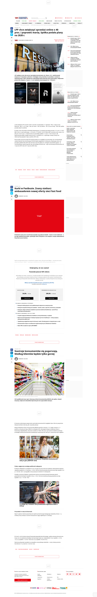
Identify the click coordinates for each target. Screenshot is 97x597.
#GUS (16, 549)
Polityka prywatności (49, 579)
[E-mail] (11, 41)
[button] (62, 94)
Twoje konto (39, 577)
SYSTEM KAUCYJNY (67, 20)
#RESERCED (20, 169)
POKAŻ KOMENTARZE (39, 177)
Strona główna (17, 25)
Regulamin (39, 579)
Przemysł (64, 23)
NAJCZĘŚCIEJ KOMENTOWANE (73, 126)
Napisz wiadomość (60, 40)
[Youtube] (79, 574)
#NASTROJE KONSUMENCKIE (23, 549)
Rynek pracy (47, 23)
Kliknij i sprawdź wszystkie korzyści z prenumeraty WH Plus (39, 282)
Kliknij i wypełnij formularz (23, 580)
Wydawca (59, 574)
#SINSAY (37, 169)
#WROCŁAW (22, 334)
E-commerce (38, 23)
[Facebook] (11, 28)
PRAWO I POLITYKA (58, 20)
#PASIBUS (17, 334)
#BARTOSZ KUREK (35, 334)
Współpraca (49, 574)
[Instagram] (73, 574)
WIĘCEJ (79, 23)
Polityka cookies (60, 579)
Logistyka (56, 23)
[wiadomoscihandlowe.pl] (21, 17)
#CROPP (24, 169)
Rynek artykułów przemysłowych (25, 25)
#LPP (16, 169)
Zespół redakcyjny (39, 575)
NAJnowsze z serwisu (73, 36)
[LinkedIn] (67, 574)
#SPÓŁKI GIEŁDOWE (51, 169)
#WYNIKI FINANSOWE (43, 169)
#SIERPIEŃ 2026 (36, 549)
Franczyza (72, 23)
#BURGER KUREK (28, 334)
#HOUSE (33, 169)
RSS (57, 577)
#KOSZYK (30, 549)
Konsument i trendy (27, 23)
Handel (17, 23)
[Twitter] (11, 34)
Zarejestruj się (49, 577)
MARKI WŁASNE (49, 20)
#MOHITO (29, 169)
